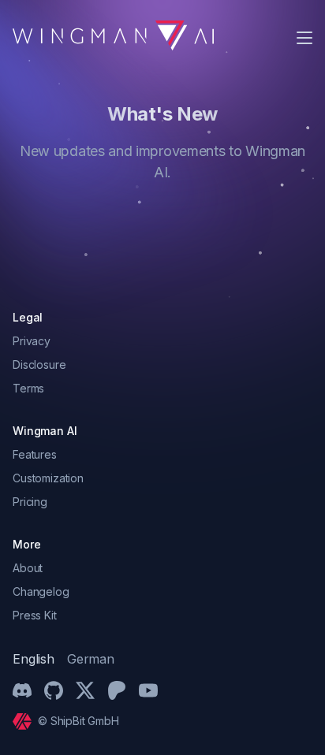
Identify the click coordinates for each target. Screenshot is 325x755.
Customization (48, 478)
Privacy (31, 341)
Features (35, 454)
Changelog (41, 591)
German (90, 659)
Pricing (30, 501)
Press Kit (35, 615)
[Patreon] (116, 690)
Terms (28, 388)
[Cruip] (25, 721)
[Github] (53, 690)
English (33, 659)
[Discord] (22, 690)
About (28, 568)
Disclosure (39, 364)
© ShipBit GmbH (78, 720)
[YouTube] (148, 690)
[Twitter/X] (85, 690)
